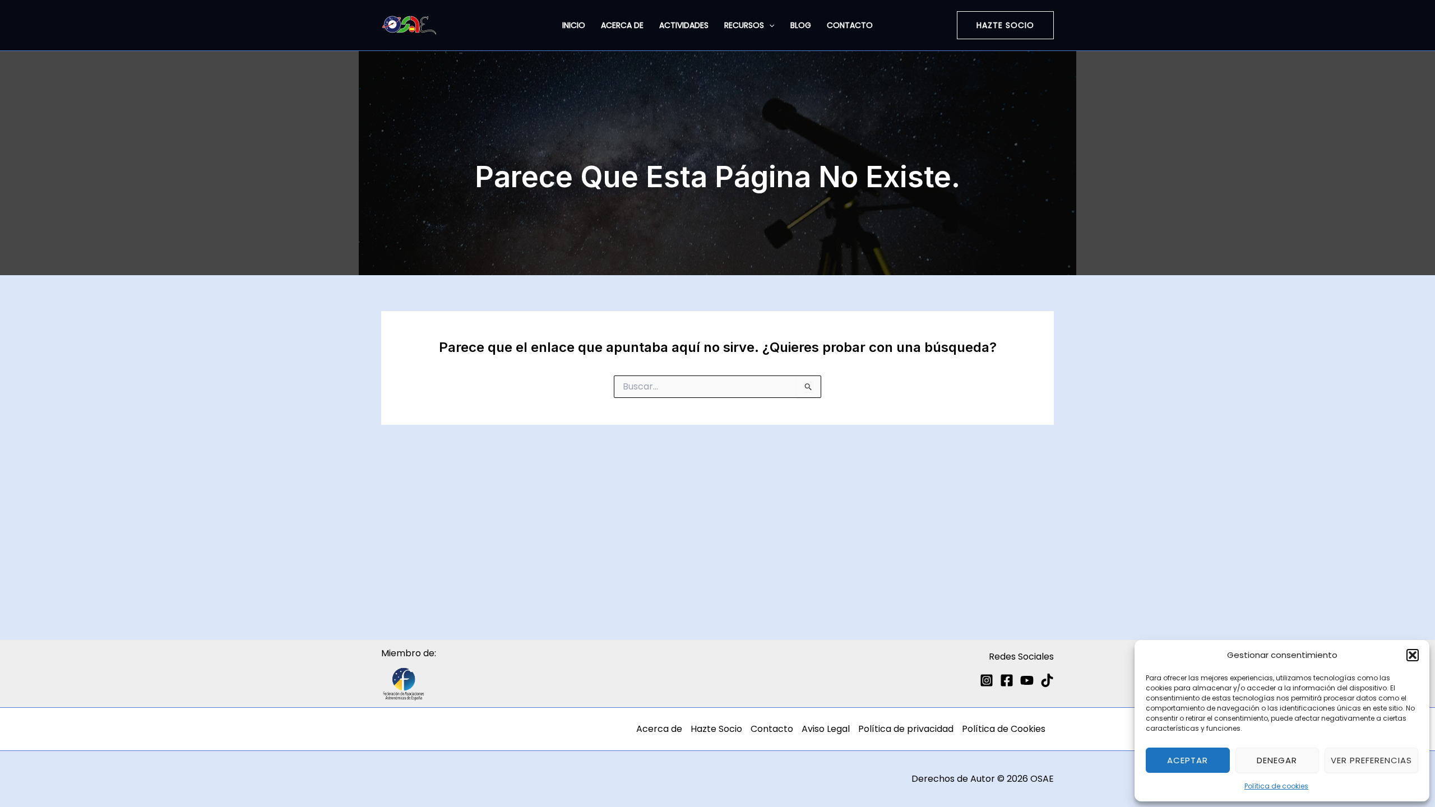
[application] (769, 25)
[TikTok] (1047, 680)
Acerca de (622, 25)
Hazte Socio (716, 728)
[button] (1412, 655)
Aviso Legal (826, 728)
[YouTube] (1027, 680)
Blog (800, 25)
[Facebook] (1006, 680)
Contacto (850, 25)
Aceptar (1187, 760)
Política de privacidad (905, 728)
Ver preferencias (1371, 760)
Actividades (684, 25)
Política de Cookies (1003, 728)
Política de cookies (1276, 786)
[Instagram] (986, 680)
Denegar (1277, 760)
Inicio (573, 25)
